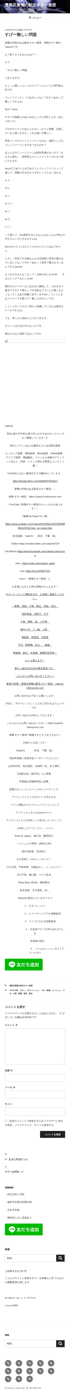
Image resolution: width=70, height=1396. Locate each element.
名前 (9, 1070)
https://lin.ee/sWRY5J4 (38, 571)
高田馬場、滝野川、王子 (35, 614)
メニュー (36, 17)
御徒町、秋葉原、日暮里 (35, 637)
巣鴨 (20, 993)
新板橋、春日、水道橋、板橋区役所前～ (35, 652)
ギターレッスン (33, 990)
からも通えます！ (35, 660)
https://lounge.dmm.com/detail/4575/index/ (35, 481)
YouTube (13, 990)
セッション (56, 990)
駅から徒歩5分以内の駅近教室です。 (35, 668)
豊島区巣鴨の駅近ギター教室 (30, 5)
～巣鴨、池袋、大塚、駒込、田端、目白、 (35, 606)
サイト (8, 1104)
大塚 (15, 993)
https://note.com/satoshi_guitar (38, 563)
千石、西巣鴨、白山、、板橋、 (35, 645)
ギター (22, 990)
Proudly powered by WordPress (23, 1388)
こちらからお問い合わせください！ (35, 676)
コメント (11, 1025)
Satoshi (28, 30)
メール (10, 1087)
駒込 (31, 993)
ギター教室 (46, 990)
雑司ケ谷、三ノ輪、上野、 (35, 629)
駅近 (25, 993)
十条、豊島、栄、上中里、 (35, 621)
